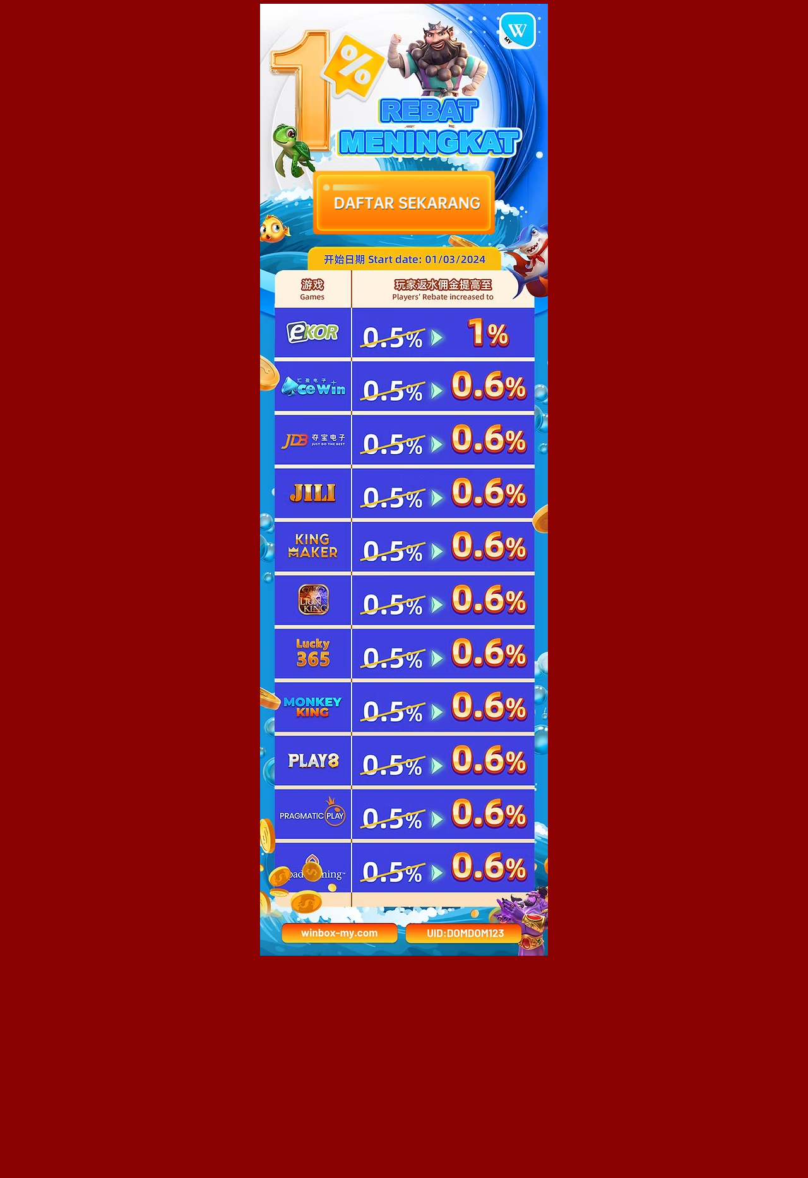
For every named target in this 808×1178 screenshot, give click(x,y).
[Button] (463, 933)
